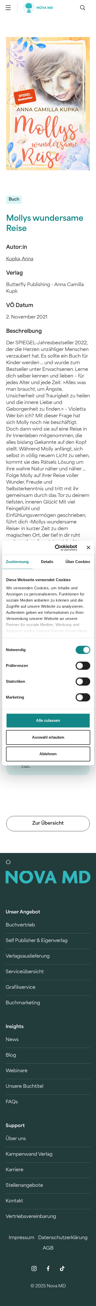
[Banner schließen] (88, 548)
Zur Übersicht (48, 823)
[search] (82, 8)
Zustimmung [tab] (17, 561)
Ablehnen (48, 754)
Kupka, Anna (19, 259)
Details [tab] (47, 561)
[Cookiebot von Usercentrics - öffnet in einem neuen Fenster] (57, 547)
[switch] (83, 666)
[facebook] (48, 1268)
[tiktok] (62, 1268)
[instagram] (34, 1268)
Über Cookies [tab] (78, 561)
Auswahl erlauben (48, 737)
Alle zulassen (48, 720)
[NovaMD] (11, 862)
